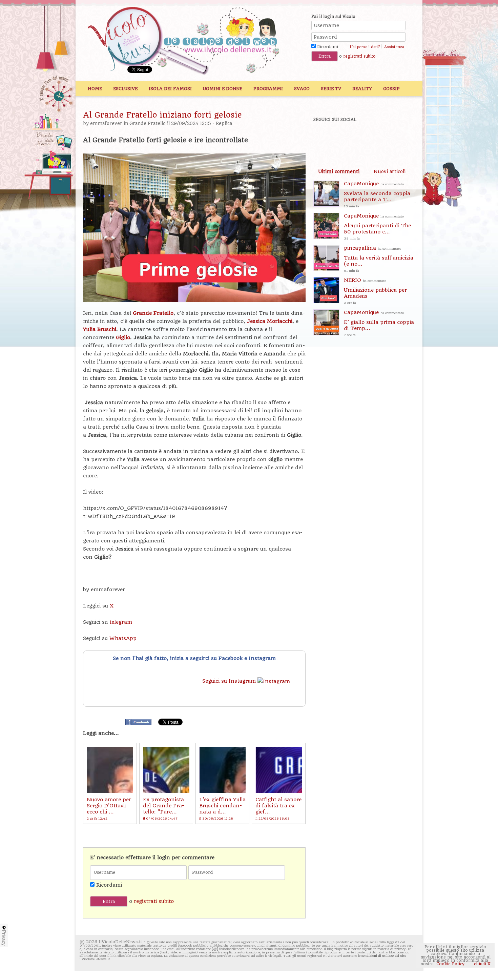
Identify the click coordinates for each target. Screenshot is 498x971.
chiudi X (482, 964)
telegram (120, 622)
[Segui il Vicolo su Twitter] (347, 138)
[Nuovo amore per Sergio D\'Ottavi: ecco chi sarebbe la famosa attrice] (110, 770)
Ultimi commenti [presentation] (338, 171)
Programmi (268, 88)
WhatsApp (123, 638)
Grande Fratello (147, 123)
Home (95, 88)
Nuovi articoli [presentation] (390, 171)
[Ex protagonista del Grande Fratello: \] (166, 770)
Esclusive (125, 88)
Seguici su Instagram (229, 681)
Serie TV (331, 88)
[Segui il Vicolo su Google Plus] (371, 138)
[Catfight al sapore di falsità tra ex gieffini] (278, 770)
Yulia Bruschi (99, 329)
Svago (302, 88)
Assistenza (394, 47)
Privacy (4, 938)
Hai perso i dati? (365, 47)
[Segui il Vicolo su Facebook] (324, 138)
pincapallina (378, 258)
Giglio (123, 337)
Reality (362, 88)
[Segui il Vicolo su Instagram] (394, 138)
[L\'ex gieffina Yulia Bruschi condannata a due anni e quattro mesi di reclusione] (222, 770)
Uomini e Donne (222, 88)
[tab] (338, 171)
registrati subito (359, 56)
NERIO (375, 291)
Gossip (391, 88)
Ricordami (327, 46)
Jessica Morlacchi (269, 321)
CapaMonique (377, 194)
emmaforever (106, 123)
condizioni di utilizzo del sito (383, 955)
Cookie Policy (450, 964)
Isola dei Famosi (170, 88)
